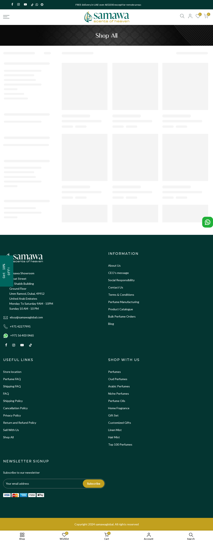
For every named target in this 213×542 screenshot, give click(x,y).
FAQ (6, 393)
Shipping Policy (13, 401)
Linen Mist (115, 430)
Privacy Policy (12, 415)
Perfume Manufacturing (123, 302)
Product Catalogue (120, 309)
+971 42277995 (20, 326)
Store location (12, 371)
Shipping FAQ (12, 386)
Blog (111, 323)
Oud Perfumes (117, 379)
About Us (114, 265)
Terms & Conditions (121, 294)
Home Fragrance (118, 408)
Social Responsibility (121, 280)
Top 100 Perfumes (120, 444)
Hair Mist (114, 437)
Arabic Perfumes (119, 386)
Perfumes (114, 371)
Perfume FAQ (12, 379)
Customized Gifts (119, 422)
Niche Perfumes (118, 393)
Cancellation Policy (15, 408)
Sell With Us (11, 430)
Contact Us (115, 287)
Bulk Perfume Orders (122, 316)
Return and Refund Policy (19, 422)
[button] (6, 271)
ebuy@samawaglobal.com (26, 317)
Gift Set (113, 415)
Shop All (8, 437)
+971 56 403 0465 (22, 335)
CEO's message (118, 273)
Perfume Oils (116, 401)
